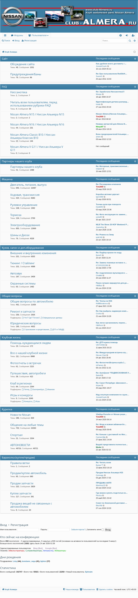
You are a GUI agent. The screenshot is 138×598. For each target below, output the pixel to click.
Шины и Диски (19, 235)
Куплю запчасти (20, 493)
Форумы (18, 35)
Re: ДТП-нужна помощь (107, 342)
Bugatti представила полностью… (112, 445)
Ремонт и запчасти (22, 311)
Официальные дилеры (52, 318)
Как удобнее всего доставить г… (111, 64)
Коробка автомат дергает (107, 194)
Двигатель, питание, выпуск (28, 185)
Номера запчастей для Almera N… (111, 124)
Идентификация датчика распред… (112, 102)
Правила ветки (20, 463)
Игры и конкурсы (21, 395)
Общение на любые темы (27, 425)
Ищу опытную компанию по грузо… (112, 395)
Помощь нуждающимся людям (30, 343)
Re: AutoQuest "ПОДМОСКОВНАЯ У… (113, 373)
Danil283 (99, 207)
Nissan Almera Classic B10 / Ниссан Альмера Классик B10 (32, 136)
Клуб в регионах (21, 383)
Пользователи (39, 35)
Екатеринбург (38, 389)
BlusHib (99, 505)
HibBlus (99, 285)
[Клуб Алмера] (69, 17)
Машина (7, 179)
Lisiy (15, 561)
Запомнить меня (94, 529)
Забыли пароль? (78, 529)
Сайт (5, 58)
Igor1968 (99, 197)
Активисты (48, 551)
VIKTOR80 (100, 345)
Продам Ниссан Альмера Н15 (109, 473)
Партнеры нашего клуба (17, 161)
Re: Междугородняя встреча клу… (112, 352)
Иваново (51, 389)
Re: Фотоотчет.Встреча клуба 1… (111, 363)
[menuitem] (120, 35)
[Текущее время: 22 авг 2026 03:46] (134, 52)
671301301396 (102, 265)
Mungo (98, 94)
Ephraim (89, 572)
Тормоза (15, 215)
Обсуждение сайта (22, 64)
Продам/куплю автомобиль (28, 473)
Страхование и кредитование (36, 329)
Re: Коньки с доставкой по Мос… (111, 434)
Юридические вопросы (25, 323)
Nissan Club (101, 355)
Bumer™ (99, 465)
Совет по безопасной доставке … (111, 503)
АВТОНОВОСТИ (20, 445)
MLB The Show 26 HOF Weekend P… (112, 225)
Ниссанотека (18, 92)
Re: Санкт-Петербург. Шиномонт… (112, 383)
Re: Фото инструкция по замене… (111, 214)
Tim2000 (99, 117)
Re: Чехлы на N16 (104, 301)
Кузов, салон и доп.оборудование (23, 247)
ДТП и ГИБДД (58, 329)
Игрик (98, 385)
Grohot (99, 314)
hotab (98, 104)
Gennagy (100, 475)
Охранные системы (23, 283)
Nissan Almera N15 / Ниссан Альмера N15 (37, 114)
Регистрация (30, 40)
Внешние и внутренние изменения (33, 253)
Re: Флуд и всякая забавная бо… (111, 424)
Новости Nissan (20, 415)
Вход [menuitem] (127, 36)
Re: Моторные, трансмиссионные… (112, 166)
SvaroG (99, 76)
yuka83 (99, 217)
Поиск (7, 40)
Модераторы (60, 551)
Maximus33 (100, 485)
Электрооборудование (25, 225)
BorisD (98, 255)
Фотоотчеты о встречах (25, 363)
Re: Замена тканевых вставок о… (111, 263)
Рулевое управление (23, 205)
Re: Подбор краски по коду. (109, 253)
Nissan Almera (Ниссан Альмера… (111, 114)
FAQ (4, 86)
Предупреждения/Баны (25, 74)
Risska (99, 495)
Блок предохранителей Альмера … (112, 134)
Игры (38, 401)
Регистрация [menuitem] (134, 36)
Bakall (98, 375)
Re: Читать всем (103, 462)
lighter (43, 561)
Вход (17, 40)
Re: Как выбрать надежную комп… (112, 311)
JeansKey (100, 227)
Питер (26, 389)
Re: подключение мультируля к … (111, 273)
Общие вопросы (12, 296)
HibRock (99, 325)
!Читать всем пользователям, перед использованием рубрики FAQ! (33, 103)
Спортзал (16, 435)
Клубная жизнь (11, 337)
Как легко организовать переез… (111, 323)
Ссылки (6, 36)
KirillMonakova (102, 303)
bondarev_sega (29, 561)
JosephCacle (101, 66)
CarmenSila (100, 437)
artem (98, 137)
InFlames (100, 365)
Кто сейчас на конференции (19, 537)
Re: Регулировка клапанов (108, 184)
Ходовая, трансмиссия (25, 195)
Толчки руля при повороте (108, 204)
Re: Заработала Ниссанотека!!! (110, 92)
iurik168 (99, 237)
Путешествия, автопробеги (28, 373)
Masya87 (100, 127)
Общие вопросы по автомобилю (31, 301)
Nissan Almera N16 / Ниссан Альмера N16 (37, 124)
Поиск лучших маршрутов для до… (112, 283)
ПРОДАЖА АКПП (103, 483)
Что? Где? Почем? (32, 318)
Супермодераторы (33, 551)
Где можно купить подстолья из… (112, 493)
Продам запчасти (21, 483)
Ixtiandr (99, 169)
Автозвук (16, 273)
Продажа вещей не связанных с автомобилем (31, 505)
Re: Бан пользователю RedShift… (111, 74)
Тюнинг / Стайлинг (22, 263)
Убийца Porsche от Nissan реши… (111, 414)
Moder (98, 447)
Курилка (7, 409)
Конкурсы (28, 401)
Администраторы (16, 551)
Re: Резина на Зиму (105, 235)
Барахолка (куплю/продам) (18, 457)
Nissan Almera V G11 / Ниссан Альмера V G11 (36, 148)
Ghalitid (99, 275)
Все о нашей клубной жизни (28, 353)
